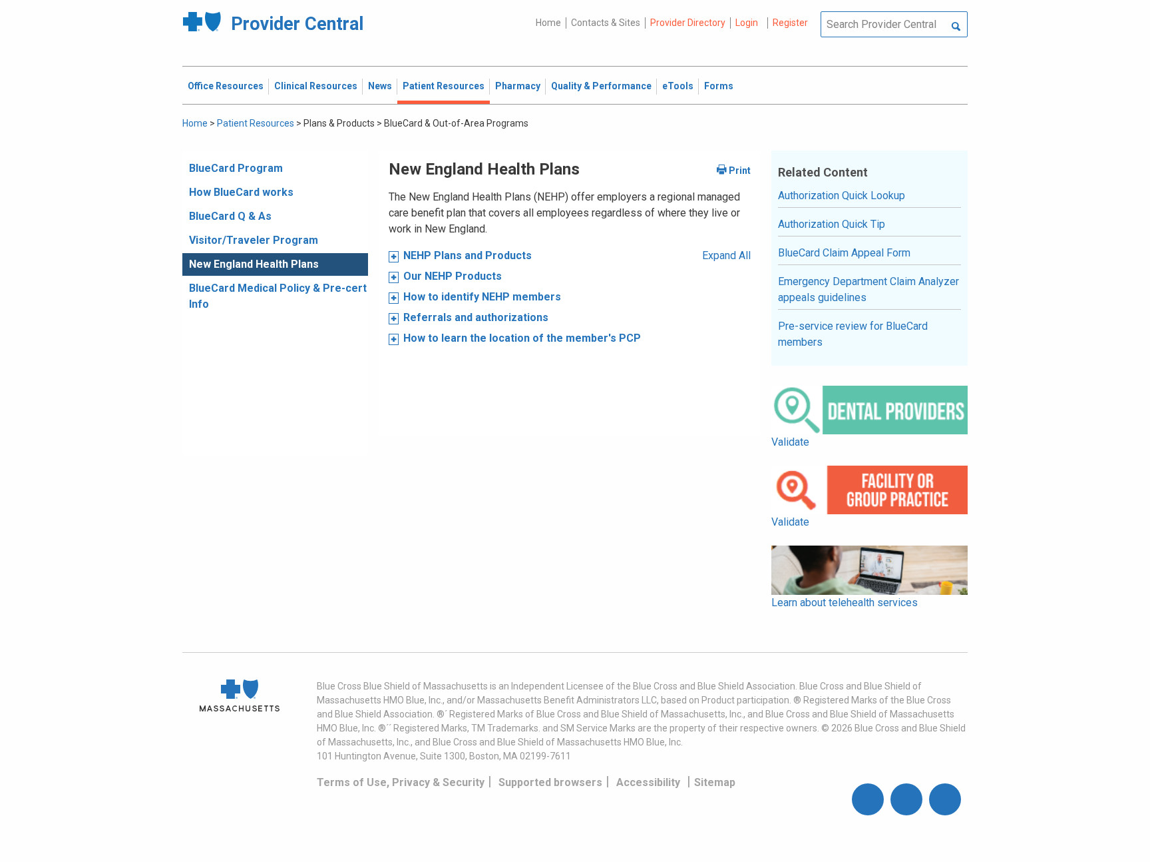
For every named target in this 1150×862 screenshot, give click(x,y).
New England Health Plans (254, 264)
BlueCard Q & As (230, 216)
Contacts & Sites (605, 22)
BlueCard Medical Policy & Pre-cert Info (278, 296)
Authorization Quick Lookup (841, 195)
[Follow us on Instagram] (906, 799)
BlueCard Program (236, 168)
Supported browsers (550, 782)
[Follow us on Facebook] (868, 799)
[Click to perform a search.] (956, 27)
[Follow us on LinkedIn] (945, 799)
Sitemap (714, 782)
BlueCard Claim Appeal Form (844, 252)
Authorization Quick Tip (831, 224)
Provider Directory (687, 22)
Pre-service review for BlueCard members (853, 334)
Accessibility (648, 782)
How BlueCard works (241, 192)
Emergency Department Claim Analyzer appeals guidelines (868, 289)
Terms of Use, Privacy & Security (400, 782)
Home (548, 22)
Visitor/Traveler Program (253, 240)
